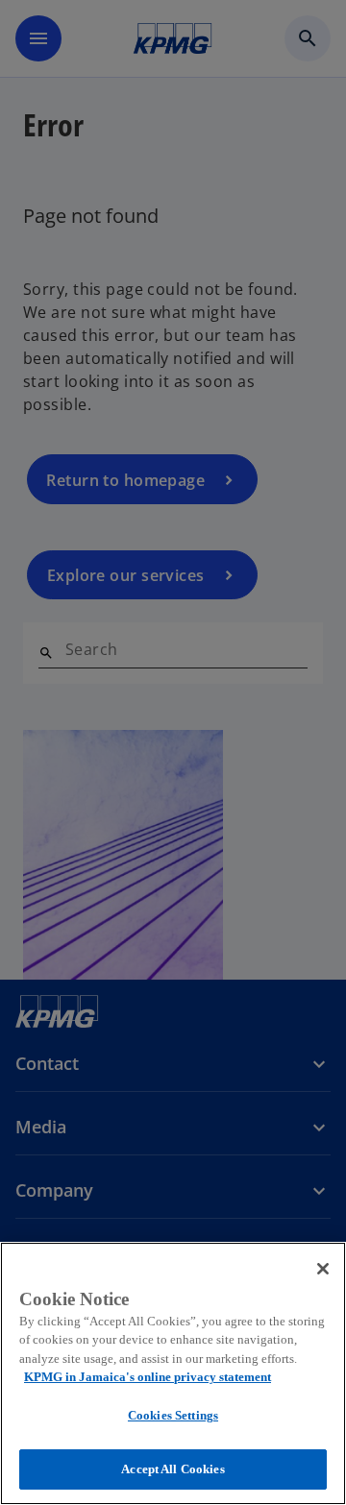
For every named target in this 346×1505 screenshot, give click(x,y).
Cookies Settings (173, 1415)
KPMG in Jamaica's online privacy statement (147, 1377)
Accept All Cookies (172, 1469)
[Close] (323, 1269)
